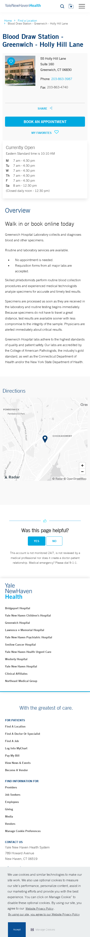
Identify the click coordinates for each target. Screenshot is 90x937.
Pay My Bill (12, 755)
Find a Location (27, 20)
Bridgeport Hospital (17, 608)
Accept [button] (17, 929)
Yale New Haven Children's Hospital (28, 615)
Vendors (10, 824)
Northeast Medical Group (21, 681)
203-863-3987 (61, 79)
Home (8, 20)
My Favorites (42, 133)
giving (9, 809)
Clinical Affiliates (16, 674)
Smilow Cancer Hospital (20, 644)
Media (9, 816)
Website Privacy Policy (39, 908)
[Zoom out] (82, 471)
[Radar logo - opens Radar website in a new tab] (12, 477)
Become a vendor (16, 770)
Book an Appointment (45, 121)
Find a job (12, 741)
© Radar (57, 479)
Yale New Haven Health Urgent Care (28, 652)
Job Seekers (12, 794)
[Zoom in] (82, 465)
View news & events (18, 763)
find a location (15, 726)
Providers (11, 787)
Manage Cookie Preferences (23, 831)
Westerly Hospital (16, 659)
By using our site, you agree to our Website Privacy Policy (44, 914)
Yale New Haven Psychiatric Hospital (28, 637)
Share (43, 108)
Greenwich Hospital (17, 623)
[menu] (82, 6)
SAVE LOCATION (11, 61)
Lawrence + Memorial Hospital (24, 630)
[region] (45, 439)
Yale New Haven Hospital (21, 666)
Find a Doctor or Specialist (22, 734)
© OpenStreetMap (75, 479)
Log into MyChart (16, 748)
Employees (12, 802)
